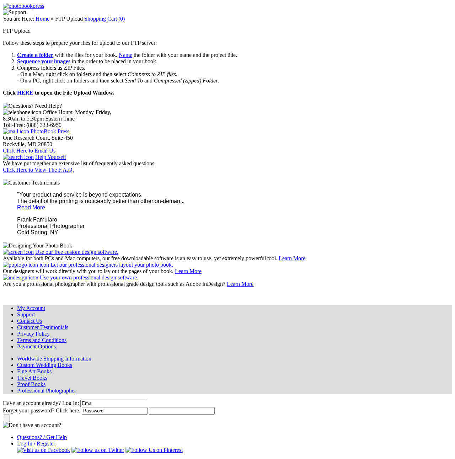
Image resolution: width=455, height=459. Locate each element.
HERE (25, 93)
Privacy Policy (33, 334)
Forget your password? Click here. (41, 410)
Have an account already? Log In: (41, 403)
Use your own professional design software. (89, 277)
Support (26, 314)
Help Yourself (50, 157)
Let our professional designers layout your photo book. (111, 265)
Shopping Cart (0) (104, 19)
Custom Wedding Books (44, 365)
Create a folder (35, 55)
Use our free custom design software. (76, 252)
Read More (31, 207)
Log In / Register (36, 444)
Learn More (292, 258)
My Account (31, 308)
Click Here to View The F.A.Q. (38, 170)
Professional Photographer (46, 391)
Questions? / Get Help (42, 437)
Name (125, 55)
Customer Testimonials (42, 327)
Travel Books (32, 378)
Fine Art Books (34, 371)
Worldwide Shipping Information (54, 359)
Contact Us (29, 321)
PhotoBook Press (50, 131)
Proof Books (31, 384)
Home (42, 19)
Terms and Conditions (41, 340)
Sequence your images (43, 61)
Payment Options (36, 346)
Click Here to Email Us (29, 151)
